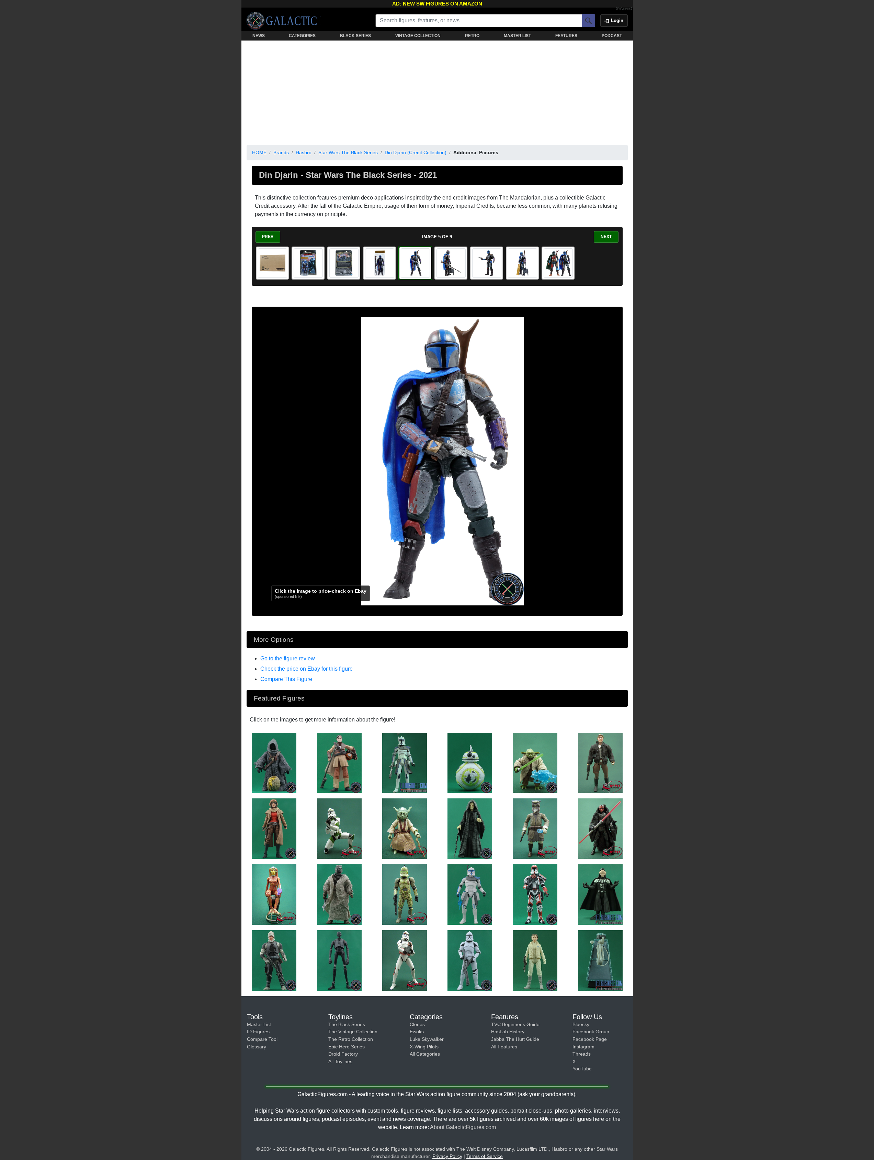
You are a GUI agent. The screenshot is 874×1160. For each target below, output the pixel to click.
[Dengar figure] (274, 960)
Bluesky (580, 1024)
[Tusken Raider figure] (339, 894)
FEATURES (566, 35)
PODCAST (612, 35)
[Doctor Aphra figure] (274, 828)
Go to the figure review (287, 658)
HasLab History (507, 1031)
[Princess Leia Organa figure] (339, 762)
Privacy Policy (447, 1156)
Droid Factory (343, 1054)
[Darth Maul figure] (600, 828)
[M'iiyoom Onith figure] (535, 828)
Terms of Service (484, 1156)
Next (606, 237)
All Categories (425, 1054)
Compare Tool (262, 1039)
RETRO (472, 35)
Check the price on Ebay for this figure (306, 669)
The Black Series (346, 1024)
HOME (259, 152)
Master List (259, 1024)
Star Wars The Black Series (348, 152)
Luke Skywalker (427, 1039)
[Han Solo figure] (600, 762)
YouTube (582, 1068)
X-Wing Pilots (424, 1046)
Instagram (583, 1046)
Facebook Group (590, 1031)
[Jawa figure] (274, 762)
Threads (581, 1054)
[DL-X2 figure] (600, 960)
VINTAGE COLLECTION (418, 35)
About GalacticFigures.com (463, 1127)
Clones (417, 1024)
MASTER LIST (517, 35)
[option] (272, 263)
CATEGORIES (302, 35)
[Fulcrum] (624, 9)
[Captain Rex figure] (404, 762)
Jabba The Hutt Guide (515, 1039)
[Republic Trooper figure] (535, 894)
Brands (281, 152)
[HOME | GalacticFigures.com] (283, 21)
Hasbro (303, 152)
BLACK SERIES (355, 35)
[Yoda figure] (535, 762)
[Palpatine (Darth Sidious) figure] (469, 828)
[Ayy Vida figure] (274, 894)
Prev (267, 237)
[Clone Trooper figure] (339, 828)
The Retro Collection (350, 1039)
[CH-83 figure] (469, 762)
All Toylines (340, 1061)
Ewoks (417, 1031)
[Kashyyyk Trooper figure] (404, 894)
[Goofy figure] (600, 894)
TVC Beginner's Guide (515, 1024)
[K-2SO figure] (339, 960)
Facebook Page (589, 1039)
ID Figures (258, 1031)
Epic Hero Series (346, 1046)
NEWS (258, 35)
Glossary (256, 1046)
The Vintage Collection (352, 1031)
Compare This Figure (286, 679)
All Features (504, 1046)
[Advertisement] (437, 91)
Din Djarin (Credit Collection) (415, 152)
